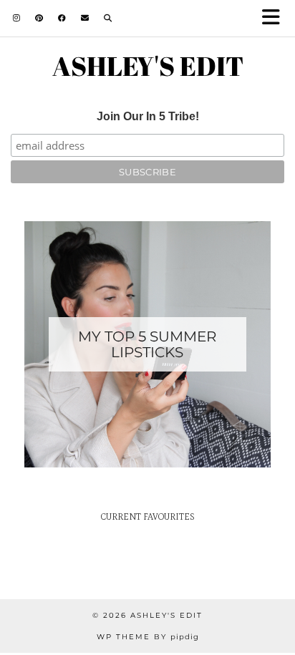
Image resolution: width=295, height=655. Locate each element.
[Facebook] (62, 18)
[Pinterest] (39, 18)
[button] (275, 18)
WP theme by (148, 636)
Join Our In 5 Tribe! (148, 116)
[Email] (85, 18)
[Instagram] (17, 18)
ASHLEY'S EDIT (147, 66)
